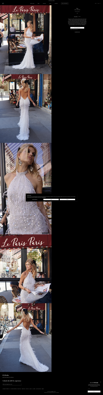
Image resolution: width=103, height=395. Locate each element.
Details (79, 16)
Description (76, 16)
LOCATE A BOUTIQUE (38, 388)
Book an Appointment (77, 27)
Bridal (38, 3)
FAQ (9, 388)
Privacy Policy (44, 197)
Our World (56, 3)
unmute (48, 233)
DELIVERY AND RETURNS (14, 388)
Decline (67, 199)
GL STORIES (34, 388)
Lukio (51, 391)
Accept (51, 199)
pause (45, 233)
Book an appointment (65, 3)
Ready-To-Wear (32, 3)
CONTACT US (27, 388)
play (42, 233)
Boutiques (44, 3)
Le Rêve (75, 9)
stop (44, 233)
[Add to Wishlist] (77, 13)
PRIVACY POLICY (19, 388)
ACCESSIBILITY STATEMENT (6, 388)
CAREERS (43, 388)
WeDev (52, 391)
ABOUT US (31, 388)
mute (46, 233)
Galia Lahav (78, 9)
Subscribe (94, 391)
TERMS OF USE (23, 388)
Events (50, 3)
